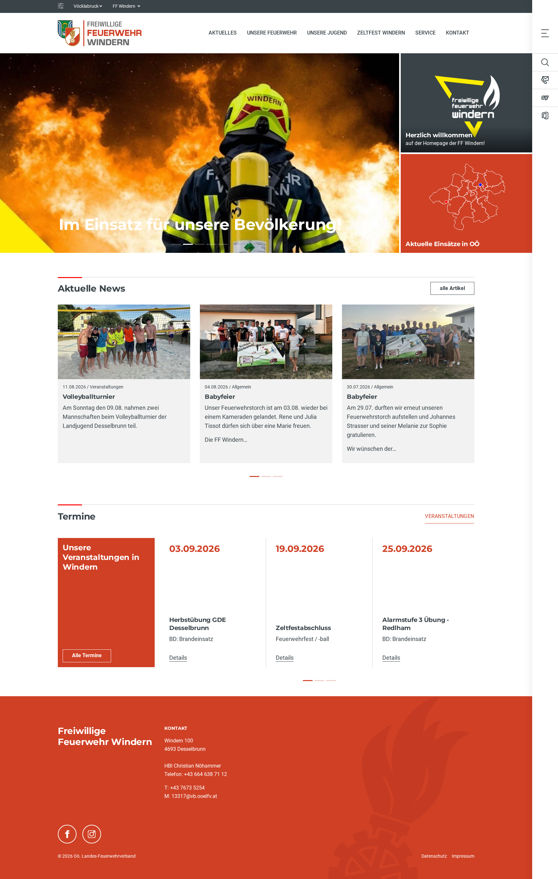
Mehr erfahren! (78, 228)
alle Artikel (452, 288)
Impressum (463, 856)
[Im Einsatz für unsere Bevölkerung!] (188, 244)
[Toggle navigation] (545, 33)
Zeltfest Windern (381, 33)
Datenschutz (434, 856)
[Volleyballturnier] (254, 476)
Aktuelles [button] (223, 33)
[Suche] (545, 62)
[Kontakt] (545, 80)
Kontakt (457, 33)
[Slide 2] (319, 680)
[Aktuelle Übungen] (211, 244)
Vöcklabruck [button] (86, 6)
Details (178, 657)
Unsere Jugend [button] (327, 33)
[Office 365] (545, 115)
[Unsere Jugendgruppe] (223, 244)
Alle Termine (87, 655)
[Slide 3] (331, 680)
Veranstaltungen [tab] (449, 516)
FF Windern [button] (124, 6)
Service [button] (425, 33)
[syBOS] (545, 98)
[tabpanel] (266, 602)
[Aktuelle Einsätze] (199, 244)
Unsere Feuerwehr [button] (272, 33)
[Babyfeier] (266, 476)
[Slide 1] (308, 680)
